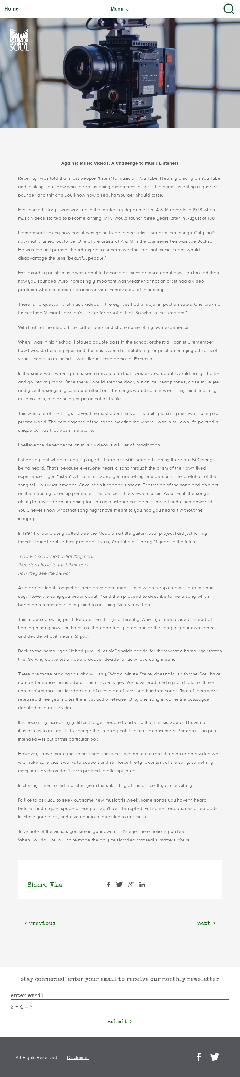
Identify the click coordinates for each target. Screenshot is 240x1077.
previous (42, 924)
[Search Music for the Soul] (229, 9)
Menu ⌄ (120, 9)
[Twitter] (214, 1057)
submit (117, 1022)
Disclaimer (78, 1057)
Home (11, 9)
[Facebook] (198, 1057)
